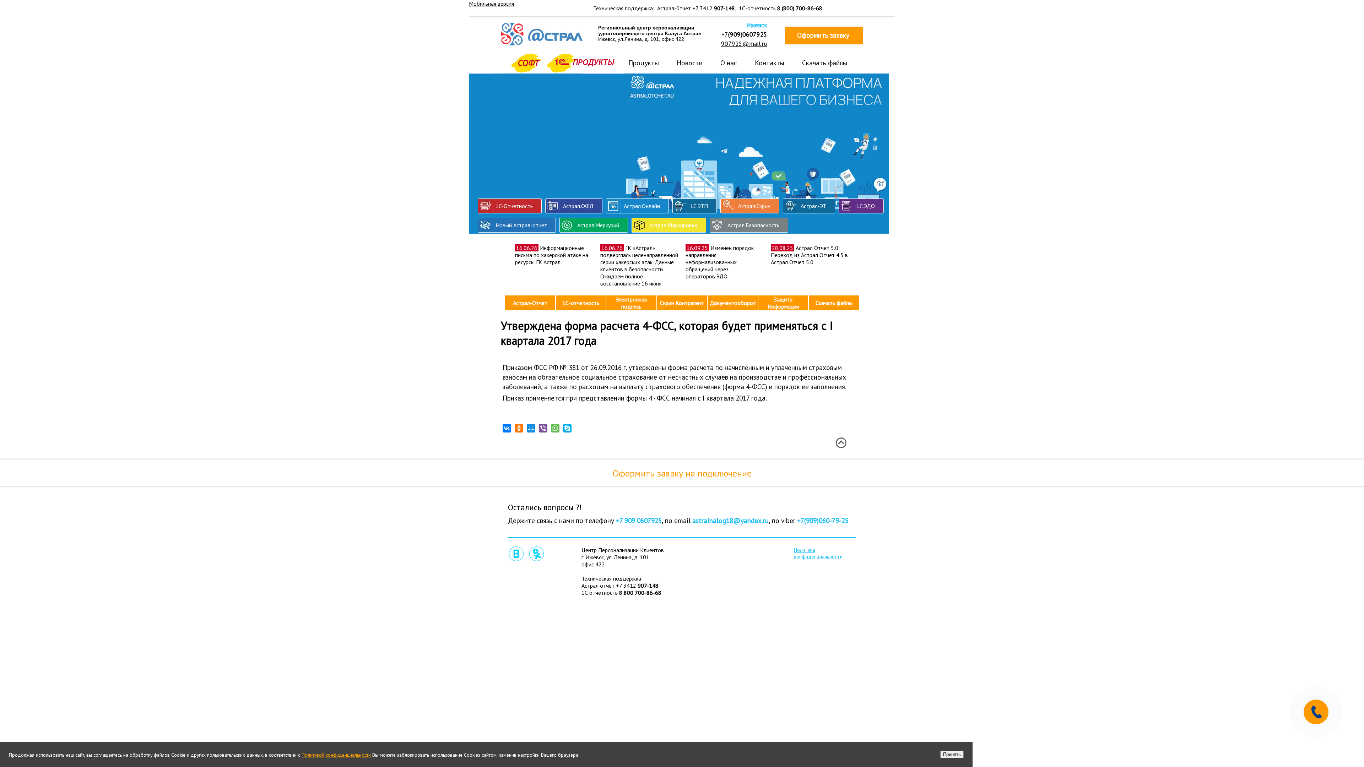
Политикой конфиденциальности (336, 755)
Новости (690, 62)
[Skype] (567, 428)
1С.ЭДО (865, 206)
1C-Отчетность (514, 206)
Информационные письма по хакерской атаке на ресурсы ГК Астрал (551, 255)
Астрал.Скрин (754, 206)
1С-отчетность (580, 302)
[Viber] (543, 428)
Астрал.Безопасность (753, 225)
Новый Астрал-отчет (521, 225)
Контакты (769, 62)
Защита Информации (783, 303)
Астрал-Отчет (530, 302)
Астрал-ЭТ (813, 206)
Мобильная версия (491, 3)
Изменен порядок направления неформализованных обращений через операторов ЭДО (720, 262)
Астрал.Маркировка (673, 225)
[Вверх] (841, 443)
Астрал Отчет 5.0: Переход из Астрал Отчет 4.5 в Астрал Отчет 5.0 (809, 255)
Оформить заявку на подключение (682, 473)
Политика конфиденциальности (818, 553)
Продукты (643, 62)
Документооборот (733, 302)
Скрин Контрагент (682, 302)
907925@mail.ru (744, 43)
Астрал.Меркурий (598, 225)
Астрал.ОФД (578, 206)
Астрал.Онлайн (642, 206)
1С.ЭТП (699, 206)
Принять (952, 754)
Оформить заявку (823, 35)
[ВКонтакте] (507, 428)
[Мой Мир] (531, 428)
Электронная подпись (631, 303)
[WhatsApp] (555, 428)
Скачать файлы (824, 62)
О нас (728, 62)
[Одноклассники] (519, 428)
